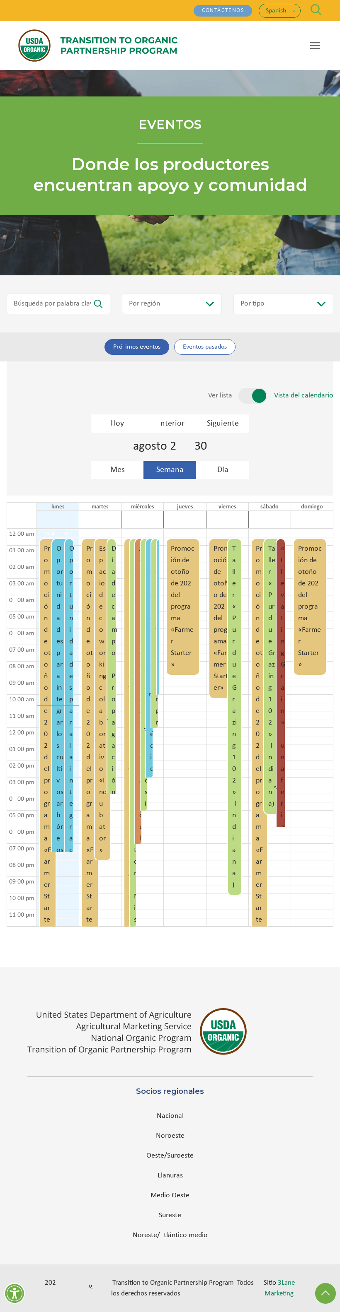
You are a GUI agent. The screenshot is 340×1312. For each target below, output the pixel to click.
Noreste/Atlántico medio (170, 1235)
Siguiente (223, 423)
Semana (170, 470)
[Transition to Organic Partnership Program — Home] (97, 45)
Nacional (170, 1116)
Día (222, 470)
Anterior (170, 423)
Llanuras (170, 1176)
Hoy (117, 423)
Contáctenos (223, 10)
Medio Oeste (170, 1195)
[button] (47, 727)
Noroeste (170, 1136)
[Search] (316, 9)
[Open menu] (315, 45)
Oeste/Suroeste (170, 1156)
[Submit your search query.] (98, 304)
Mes (117, 470)
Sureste (170, 1215)
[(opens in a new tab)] (170, 1031)
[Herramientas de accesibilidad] (14, 1293)
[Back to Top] (325, 1293)
